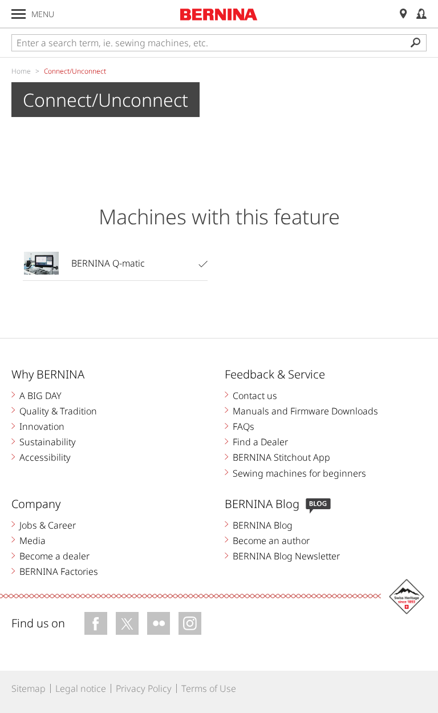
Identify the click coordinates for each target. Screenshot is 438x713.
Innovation (41, 426)
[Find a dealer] (403, 14)
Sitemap (28, 688)
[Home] (219, 14)
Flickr (158, 623)
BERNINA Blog (263, 525)
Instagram (190, 623)
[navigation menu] (18, 14)
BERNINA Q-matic (108, 263)
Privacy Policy (144, 688)
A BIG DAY (40, 395)
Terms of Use (208, 688)
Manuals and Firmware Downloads (305, 411)
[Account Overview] (421, 14)
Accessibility (45, 457)
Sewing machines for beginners (299, 473)
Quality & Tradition (58, 411)
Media (32, 540)
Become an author (271, 540)
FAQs (243, 426)
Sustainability (47, 442)
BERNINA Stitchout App (281, 457)
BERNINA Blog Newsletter (286, 556)
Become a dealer (54, 556)
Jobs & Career (47, 525)
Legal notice (80, 688)
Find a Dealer (260, 442)
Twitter (127, 623)
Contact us (255, 395)
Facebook (95, 623)
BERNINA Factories (58, 571)
